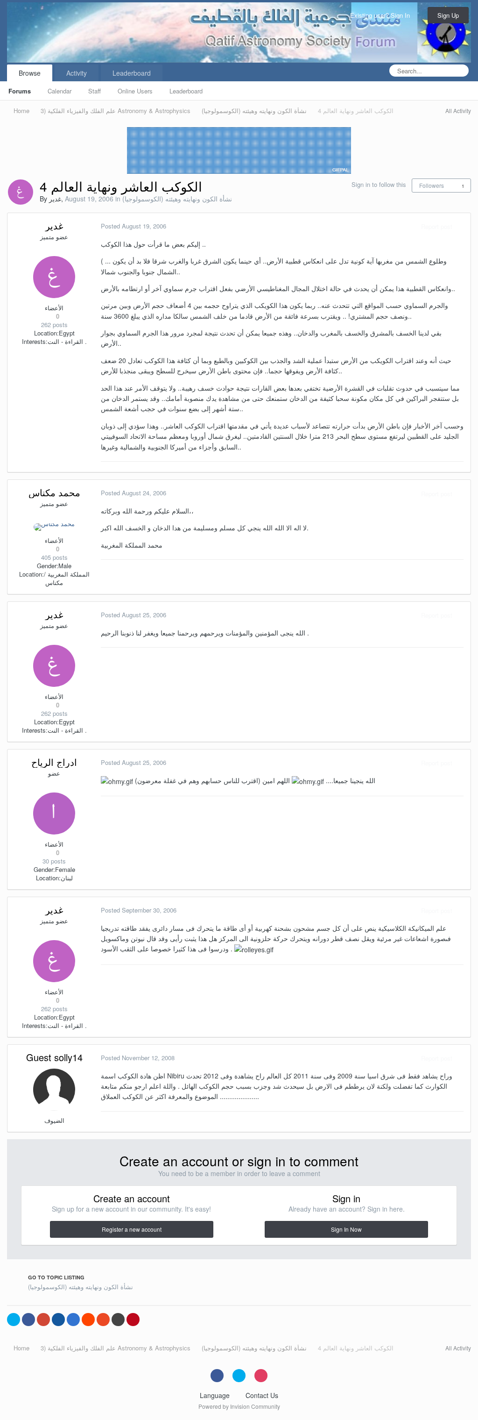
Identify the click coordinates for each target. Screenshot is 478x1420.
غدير (55, 198)
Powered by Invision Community (239, 1406)
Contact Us (262, 1395)
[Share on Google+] (43, 1319)
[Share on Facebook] (28, 1319)
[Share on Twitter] (13, 1319)
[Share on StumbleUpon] (103, 1319)
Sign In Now (346, 1229)
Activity (76, 73)
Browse (30, 73)
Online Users (135, 90)
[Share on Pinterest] (133, 1319)
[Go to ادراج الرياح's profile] (54, 813)
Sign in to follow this (378, 184)
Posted (133, 225)
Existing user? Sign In (382, 15)
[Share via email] (118, 1319)
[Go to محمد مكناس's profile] (54, 527)
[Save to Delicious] (73, 1319)
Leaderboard (186, 90)
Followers (431, 185)
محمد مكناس (54, 492)
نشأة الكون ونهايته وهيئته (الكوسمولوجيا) (177, 198)
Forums (19, 90)
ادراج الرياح (54, 762)
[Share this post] (461, 226)
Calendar (59, 90)
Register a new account (132, 1229)
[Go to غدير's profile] (20, 192)
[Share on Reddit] (88, 1319)
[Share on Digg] (58, 1319)
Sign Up (448, 15)
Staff (94, 90)
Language (216, 1395)
